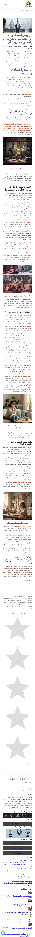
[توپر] (31, 779)
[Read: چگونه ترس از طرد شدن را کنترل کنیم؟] (30, 910)
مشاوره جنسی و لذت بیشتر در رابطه (22, 881)
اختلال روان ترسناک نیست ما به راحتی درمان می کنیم (17, 883)
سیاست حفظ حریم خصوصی (12, 934)
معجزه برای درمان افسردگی (24, 879)
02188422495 (16, 807)
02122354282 (25, 807)
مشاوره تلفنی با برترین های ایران (23, 868)
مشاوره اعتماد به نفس (17, 168)
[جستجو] (8, 4)
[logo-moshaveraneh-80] (20, 4)
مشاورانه (26, 797)
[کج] (29, 779)
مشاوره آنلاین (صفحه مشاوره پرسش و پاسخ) (19, 870)
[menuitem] (8, 4)
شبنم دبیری (29, 48)
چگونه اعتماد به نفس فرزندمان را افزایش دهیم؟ (17, 296)
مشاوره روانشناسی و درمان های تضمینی (21, 874)
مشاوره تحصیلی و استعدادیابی (23, 877)
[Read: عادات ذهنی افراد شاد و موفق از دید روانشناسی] (30, 902)
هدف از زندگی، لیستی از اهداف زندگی (17, 523)
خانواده (19, 799)
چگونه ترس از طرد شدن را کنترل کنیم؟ (21, 912)
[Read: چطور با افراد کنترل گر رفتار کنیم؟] (30, 894)
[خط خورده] (25, 779)
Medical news (17, 853)
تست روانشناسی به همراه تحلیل (23, 872)
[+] (10, 779)
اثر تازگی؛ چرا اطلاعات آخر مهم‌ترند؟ (22, 928)
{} (13, 779)
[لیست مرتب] (23, 779)
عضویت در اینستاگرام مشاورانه (17, 823)
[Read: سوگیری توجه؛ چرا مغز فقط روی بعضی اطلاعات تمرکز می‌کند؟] (30, 916)
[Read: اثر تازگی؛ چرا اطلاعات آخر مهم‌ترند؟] (30, 925)
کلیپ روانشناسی (27, 885)
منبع (25, 66)
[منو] (5, 4)
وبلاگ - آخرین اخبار (26, 10)
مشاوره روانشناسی (11, 46)
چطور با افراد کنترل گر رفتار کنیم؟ (22, 896)
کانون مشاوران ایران (17, 848)
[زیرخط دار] (27, 779)
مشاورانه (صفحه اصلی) (25, 860)
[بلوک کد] (18, 779)
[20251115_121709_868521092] (17, 32)
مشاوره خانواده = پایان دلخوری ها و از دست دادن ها (17, 862)
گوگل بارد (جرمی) (24, 936)
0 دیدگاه (23, 46)
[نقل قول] (20, 779)
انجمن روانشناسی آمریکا (18, 843)
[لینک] (16, 779)
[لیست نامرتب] (22, 779)
